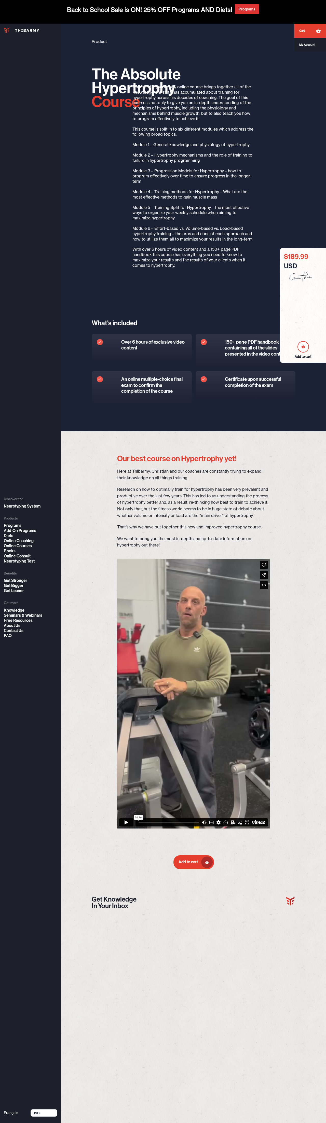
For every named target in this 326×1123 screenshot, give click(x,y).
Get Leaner (14, 590)
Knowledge (14, 610)
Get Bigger (13, 585)
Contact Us (13, 630)
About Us (12, 625)
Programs (12, 525)
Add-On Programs (20, 530)
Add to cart (189, 861)
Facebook (231, 1021)
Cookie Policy (278, 1026)
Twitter (229, 1026)
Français (11, 1113)
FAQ (8, 635)
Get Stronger (15, 580)
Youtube (229, 1015)
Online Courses (18, 545)
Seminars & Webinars (23, 615)
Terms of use (277, 1015)
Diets (8, 535)
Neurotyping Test (19, 561)
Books (10, 550)
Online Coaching (19, 540)
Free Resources (18, 620)
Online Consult (17, 555)
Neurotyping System (22, 506)
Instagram (231, 1032)
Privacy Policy (278, 1021)
